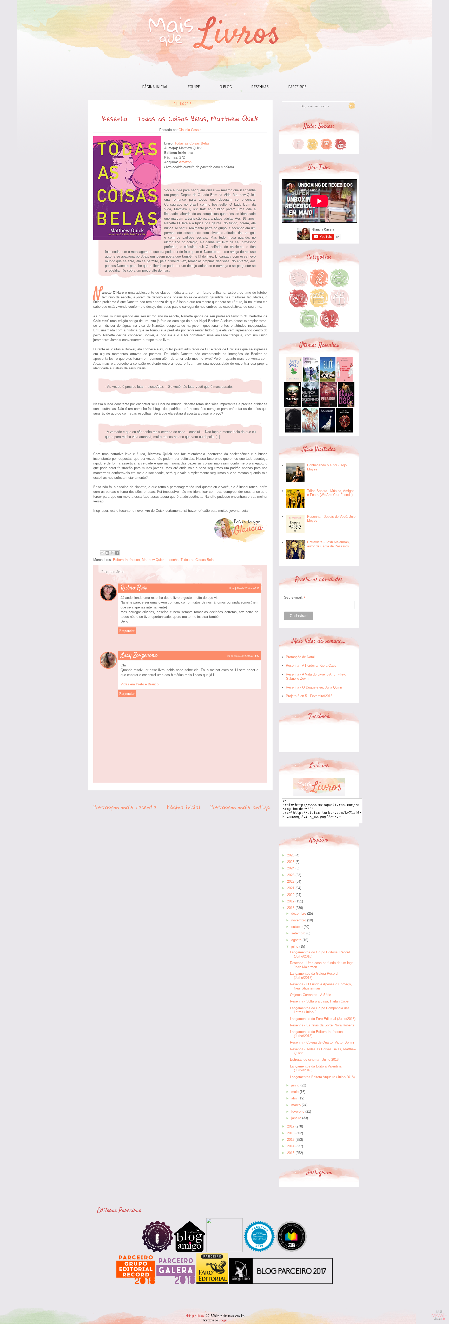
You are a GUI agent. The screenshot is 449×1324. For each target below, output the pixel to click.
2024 (290, 868)
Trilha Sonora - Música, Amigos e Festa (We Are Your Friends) (330, 493)
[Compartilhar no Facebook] (117, 552)
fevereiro (297, 1111)
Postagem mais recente (125, 807)
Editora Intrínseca (126, 560)
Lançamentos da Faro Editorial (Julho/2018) (322, 1019)
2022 (290, 881)
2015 (290, 1140)
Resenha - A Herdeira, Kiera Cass (311, 665)
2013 (290, 1153)
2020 (290, 895)
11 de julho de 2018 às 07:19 (244, 588)
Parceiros (297, 87)
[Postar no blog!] (107, 552)
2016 (290, 1133)
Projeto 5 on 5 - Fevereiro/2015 (309, 696)
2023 (290, 875)
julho (294, 946)
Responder (126, 631)
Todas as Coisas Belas (192, 143)
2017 (290, 1126)
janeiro (296, 1118)
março (296, 1105)
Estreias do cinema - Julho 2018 (314, 1059)
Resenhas (260, 87)
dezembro (298, 913)
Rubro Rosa (134, 588)
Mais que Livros (195, 1316)
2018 (290, 908)
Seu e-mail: (295, 597)
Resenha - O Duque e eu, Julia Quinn (314, 687)
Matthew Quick (153, 560)
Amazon (185, 162)
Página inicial (155, 87)
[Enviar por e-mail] (102, 552)
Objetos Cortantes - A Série (310, 995)
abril (294, 1098)
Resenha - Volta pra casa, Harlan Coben (320, 1001)
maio (295, 1092)
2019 (290, 901)
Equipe (194, 87)
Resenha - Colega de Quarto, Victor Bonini (322, 1042)
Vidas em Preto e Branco (140, 684)
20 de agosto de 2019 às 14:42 (243, 655)
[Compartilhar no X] (112, 552)
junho (295, 1085)
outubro (296, 927)
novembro (298, 920)
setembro (298, 933)
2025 (290, 862)
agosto (296, 940)
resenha (173, 560)
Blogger (223, 1320)
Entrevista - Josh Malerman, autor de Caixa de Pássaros (328, 544)
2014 (290, 1146)
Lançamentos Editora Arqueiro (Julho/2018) (322, 1077)
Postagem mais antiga (240, 807)
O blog (226, 87)
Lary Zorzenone (139, 655)
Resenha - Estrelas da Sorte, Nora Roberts (322, 1025)
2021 (290, 888)
